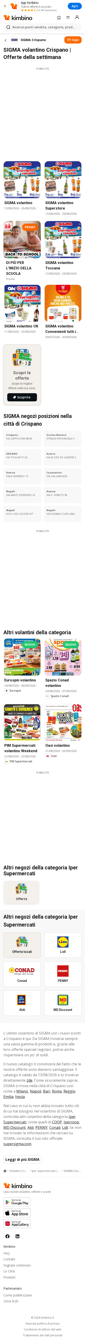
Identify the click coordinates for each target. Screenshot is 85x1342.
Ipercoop (71, 1122)
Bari (46, 1091)
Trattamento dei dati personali (42, 1335)
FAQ (6, 1253)
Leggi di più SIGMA (22, 1159)
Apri (75, 6)
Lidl (65, 1127)
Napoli (35, 1091)
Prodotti (9, 1277)
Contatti (9, 1259)
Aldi (30, 1127)
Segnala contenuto (17, 1265)
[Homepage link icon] (4, 1171)
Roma (57, 1091)
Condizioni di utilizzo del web (42, 1329)
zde (29, 1080)
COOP (57, 1122)
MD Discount (14, 1127)
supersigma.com (17, 1143)
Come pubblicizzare (17, 1295)
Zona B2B (10, 1301)
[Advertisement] (42, 113)
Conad (54, 1127)
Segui (75, 40)
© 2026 (42, 1318)
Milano (22, 1091)
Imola (20, 1096)
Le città (9, 1271)
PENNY (41, 1127)
